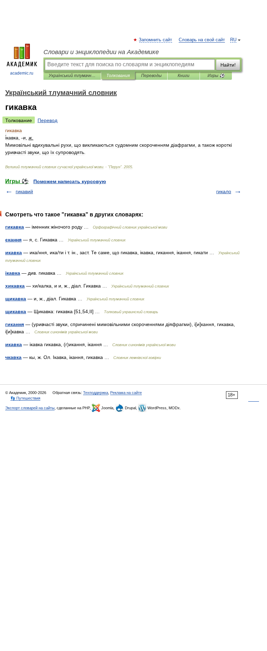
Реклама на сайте (126, 393)
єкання (13, 239)
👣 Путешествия (25, 398)
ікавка (12, 273)
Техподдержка (95, 393)
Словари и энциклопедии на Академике (101, 52)
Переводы (151, 75)
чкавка (13, 357)
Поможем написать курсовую (69, 181)
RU (233, 39)
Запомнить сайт (155, 39)
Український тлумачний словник (72, 75)
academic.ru (21, 73)
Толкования (118, 75)
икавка (13, 252)
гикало (223, 191)
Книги (183, 75)
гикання (14, 324)
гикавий (24, 191)
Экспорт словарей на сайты (30, 408)
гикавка (14, 227)
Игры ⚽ (216, 75)
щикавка (15, 298)
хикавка (15, 286)
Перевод (47, 120)
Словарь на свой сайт (202, 39)
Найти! (228, 65)
